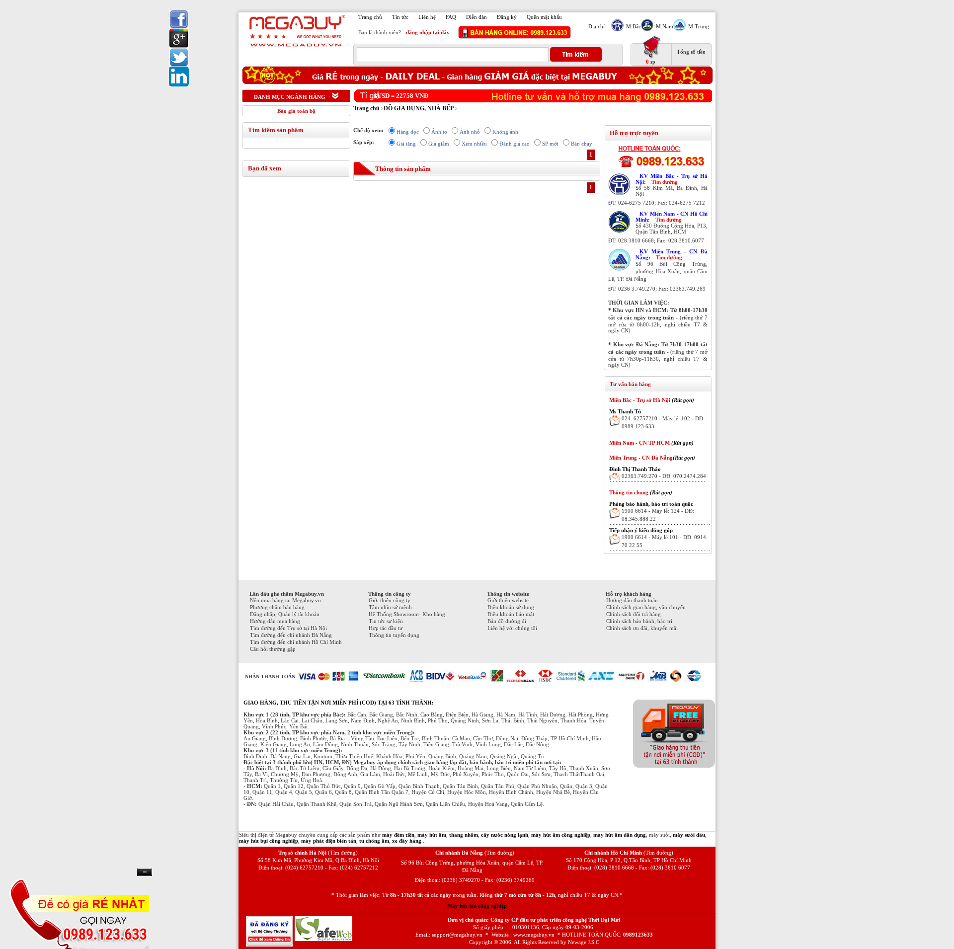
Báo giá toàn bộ (296, 111)
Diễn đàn (476, 17)
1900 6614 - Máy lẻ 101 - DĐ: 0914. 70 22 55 (665, 541)
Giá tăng (406, 144)
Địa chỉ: (597, 26)
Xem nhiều (474, 144)
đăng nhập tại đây (428, 32)
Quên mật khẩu (544, 17)
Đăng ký (507, 17)
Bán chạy (581, 144)
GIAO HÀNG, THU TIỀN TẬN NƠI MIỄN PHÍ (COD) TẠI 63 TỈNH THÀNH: (338, 703)
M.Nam (664, 26)
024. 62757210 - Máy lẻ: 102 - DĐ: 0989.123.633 (663, 422)
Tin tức (400, 17)
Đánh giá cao (514, 144)
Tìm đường (664, 182)
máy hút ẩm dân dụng (619, 835)
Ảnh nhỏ (470, 132)
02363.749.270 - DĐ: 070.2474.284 (664, 476)
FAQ (451, 17)
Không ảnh (505, 132)
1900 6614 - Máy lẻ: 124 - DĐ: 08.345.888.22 (658, 515)
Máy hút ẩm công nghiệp (477, 906)
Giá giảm (438, 144)
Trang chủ (370, 17)
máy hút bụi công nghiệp (268, 841)
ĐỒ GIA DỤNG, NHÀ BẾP (419, 108)
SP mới (550, 144)
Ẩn (144, 872)
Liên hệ (427, 17)
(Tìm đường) (343, 853)
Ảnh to (439, 132)
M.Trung (698, 26)
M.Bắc (633, 26)
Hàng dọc (408, 132)
